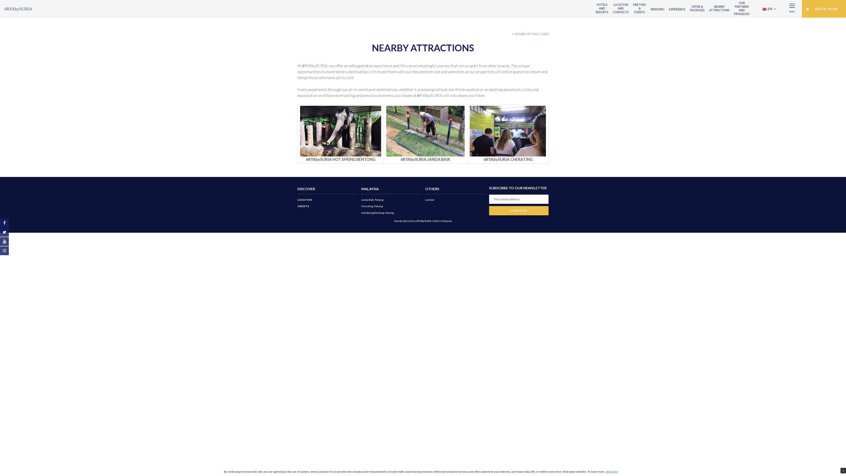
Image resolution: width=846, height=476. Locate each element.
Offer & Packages (697, 8)
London (429, 199)
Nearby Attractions (719, 8)
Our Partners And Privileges (742, 8)
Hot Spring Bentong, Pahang (377, 212)
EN (770, 9)
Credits (303, 206)
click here (611, 471)
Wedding (657, 9)
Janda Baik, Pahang (372, 199)
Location (304, 199)
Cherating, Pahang (372, 206)
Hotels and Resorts (602, 8)
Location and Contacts (621, 8)
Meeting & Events (639, 8)
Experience (677, 9)
